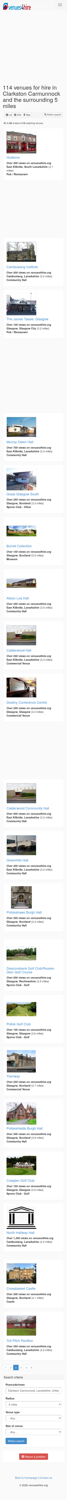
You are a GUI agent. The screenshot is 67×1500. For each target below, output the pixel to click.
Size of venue (14, 1426)
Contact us (45, 1478)
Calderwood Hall (19, 650)
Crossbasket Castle (21, 1288)
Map (28, 114)
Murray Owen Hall (20, 441)
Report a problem (35, 1456)
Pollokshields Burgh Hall (25, 1128)
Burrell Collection (19, 545)
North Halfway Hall (20, 1232)
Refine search (54, 114)
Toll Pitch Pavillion (20, 1340)
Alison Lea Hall (18, 598)
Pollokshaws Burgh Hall (24, 912)
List (10, 114)
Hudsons (13, 157)
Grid (18, 114)
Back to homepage (26, 1478)
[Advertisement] (33, 46)
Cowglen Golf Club (20, 1180)
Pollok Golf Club (19, 1023)
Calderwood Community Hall (28, 808)
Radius (10, 1398)
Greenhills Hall (17, 860)
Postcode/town (15, 1384)
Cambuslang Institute (22, 266)
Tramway (13, 1076)
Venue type (13, 1412)
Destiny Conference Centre (27, 702)
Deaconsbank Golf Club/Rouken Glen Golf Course (30, 970)
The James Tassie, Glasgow (27, 318)
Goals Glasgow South (23, 493)
